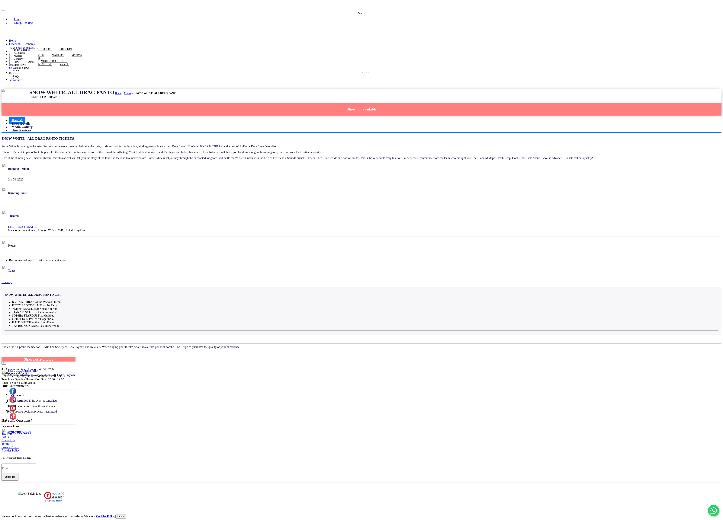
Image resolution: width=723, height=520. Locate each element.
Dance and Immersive (22, 63)
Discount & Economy (22, 44)
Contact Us (8, 440)
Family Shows (21, 68)
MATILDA (58, 55)
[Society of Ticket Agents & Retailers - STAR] (9, 493)
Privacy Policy (10, 447)
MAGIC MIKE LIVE (40, 64)
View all (64, 64)
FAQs (16, 76)
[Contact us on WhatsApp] (713, 510)
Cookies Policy (11, 450)
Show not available (361, 109)
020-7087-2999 (19, 432)
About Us (14, 72)
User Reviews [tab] (21, 130)
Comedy (128, 93)
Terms (5, 443)
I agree (120, 516)
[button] (15, 19)
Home (12, 40)
